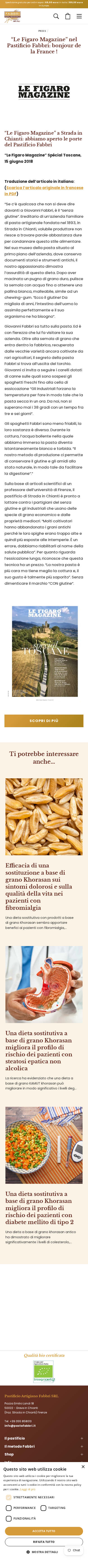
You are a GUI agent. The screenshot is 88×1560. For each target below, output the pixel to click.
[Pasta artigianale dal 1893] (12, 16)
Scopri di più (44, 720)
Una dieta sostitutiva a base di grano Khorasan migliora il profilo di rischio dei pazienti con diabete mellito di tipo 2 (39, 1208)
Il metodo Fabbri (20, 1446)
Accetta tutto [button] (43, 1531)
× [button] (83, 1467)
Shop (9, 1454)
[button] (56, 16)
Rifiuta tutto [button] (44, 1542)
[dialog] (44, 1511)
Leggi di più (27, 1489)
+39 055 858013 (21, 1421)
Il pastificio (15, 1438)
